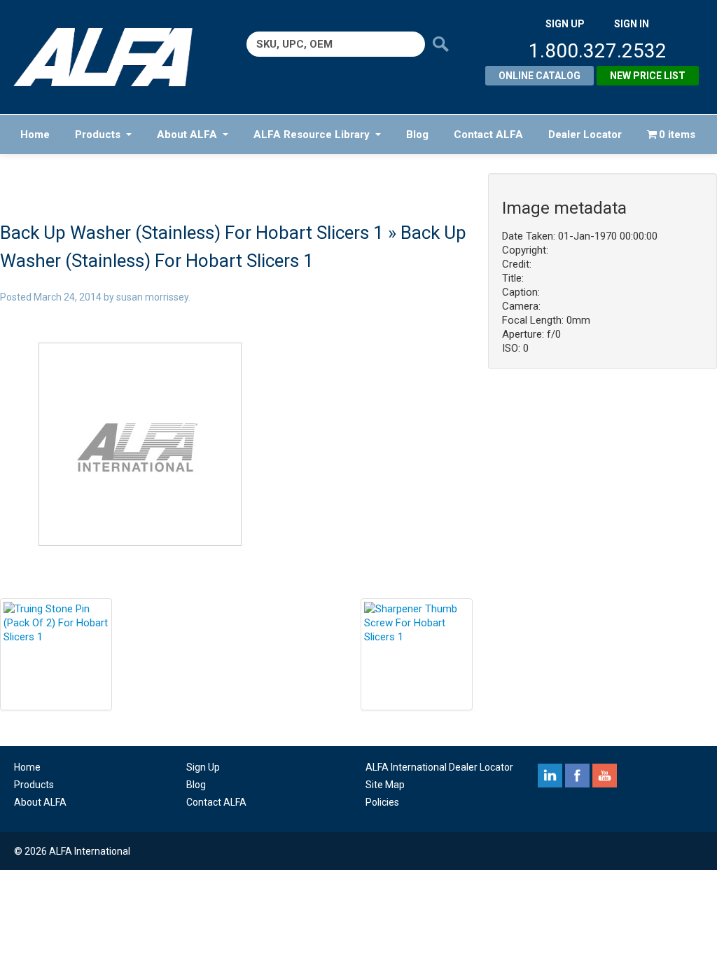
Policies (382, 802)
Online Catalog (539, 75)
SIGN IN (631, 23)
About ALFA (187, 134)
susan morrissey (152, 297)
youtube (604, 775)
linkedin (550, 775)
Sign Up (203, 767)
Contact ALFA (488, 134)
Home (35, 134)
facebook (577, 775)
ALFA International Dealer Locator (439, 767)
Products (97, 134)
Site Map (385, 784)
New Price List (647, 75)
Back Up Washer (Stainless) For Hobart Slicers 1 (192, 232)
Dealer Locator (585, 134)
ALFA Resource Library (311, 134)
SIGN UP (565, 23)
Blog (417, 134)
